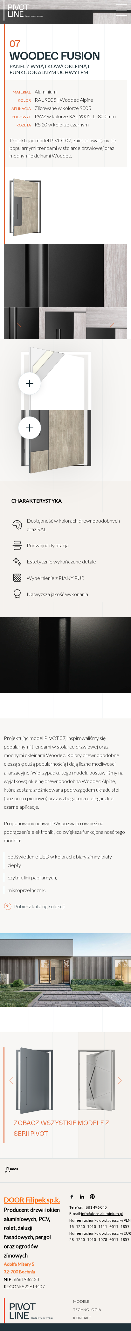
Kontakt (82, 1317)
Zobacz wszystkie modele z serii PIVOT (61, 1128)
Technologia (87, 1309)
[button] (19, 323)
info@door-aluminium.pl (102, 1213)
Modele (81, 1301)
